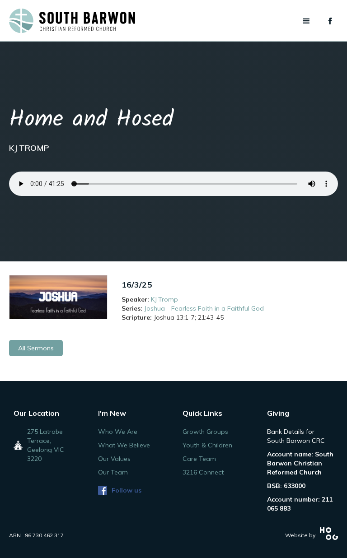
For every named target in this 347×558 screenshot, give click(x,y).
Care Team (199, 459)
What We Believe (124, 445)
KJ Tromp (164, 299)
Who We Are (117, 432)
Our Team (113, 472)
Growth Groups (205, 432)
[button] (306, 21)
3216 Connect (203, 472)
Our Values (114, 459)
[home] (72, 21)
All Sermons (36, 348)
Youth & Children (207, 445)
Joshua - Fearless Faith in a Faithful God (204, 308)
